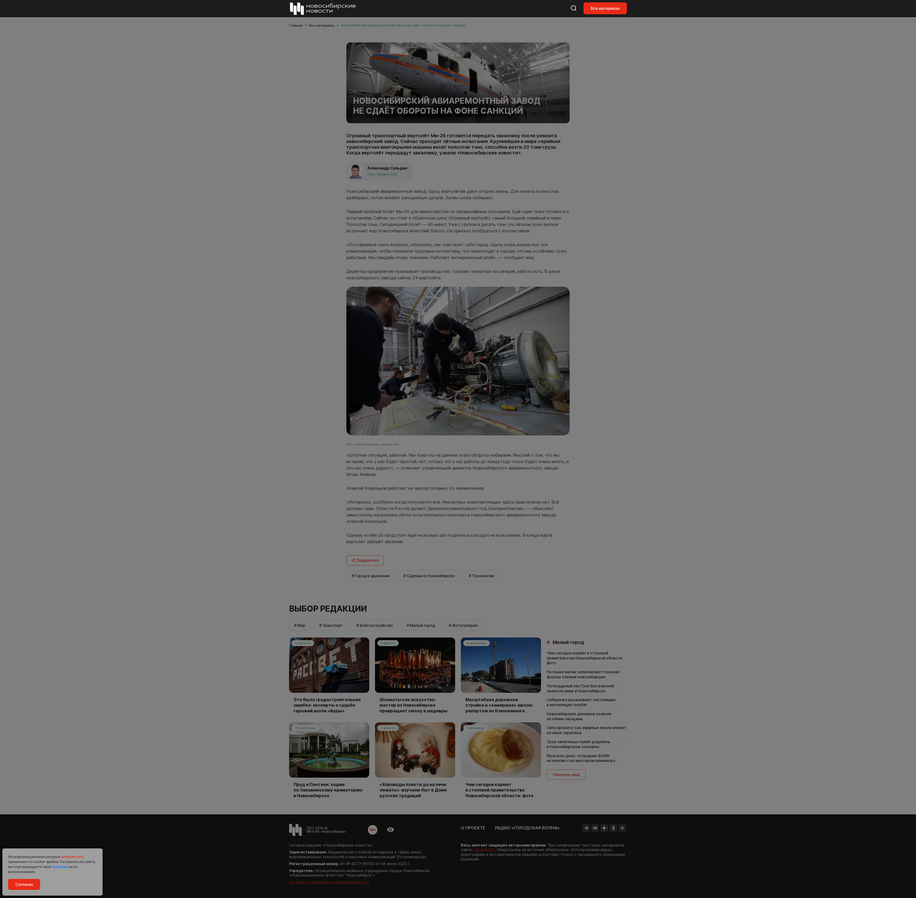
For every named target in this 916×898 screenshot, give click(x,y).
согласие (60, 867)
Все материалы (605, 8)
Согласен (24, 884)
